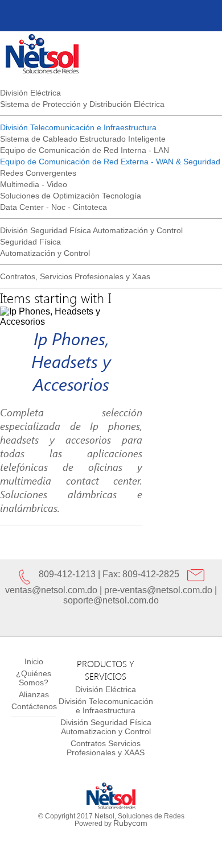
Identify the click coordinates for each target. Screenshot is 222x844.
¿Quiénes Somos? (33, 678)
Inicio (33, 661)
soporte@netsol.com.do (111, 600)
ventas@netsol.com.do (51, 590)
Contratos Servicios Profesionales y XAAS (106, 748)
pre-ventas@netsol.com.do (158, 590)
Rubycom (130, 823)
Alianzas (34, 694)
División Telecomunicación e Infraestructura (106, 706)
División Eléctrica (105, 689)
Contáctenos (34, 706)
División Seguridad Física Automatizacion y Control (105, 727)
